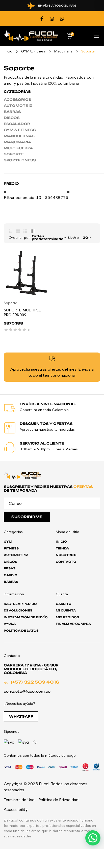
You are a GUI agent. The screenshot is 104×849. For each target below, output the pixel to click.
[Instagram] (52, 18)
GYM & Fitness (33, 51)
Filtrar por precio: (19, 197)
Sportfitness (20, 160)
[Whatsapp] (62, 18)
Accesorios (17, 100)
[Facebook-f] (42, 18)
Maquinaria (63, 51)
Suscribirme (26, 517)
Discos (12, 118)
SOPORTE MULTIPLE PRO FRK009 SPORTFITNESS (22, 315)
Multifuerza (18, 148)
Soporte (14, 154)
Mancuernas (19, 136)
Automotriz (18, 106)
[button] (92, 837)
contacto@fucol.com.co (27, 691)
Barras (12, 112)
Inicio (8, 51)
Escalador (17, 124)
